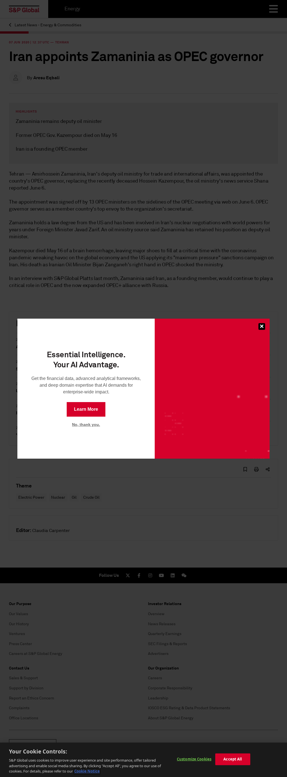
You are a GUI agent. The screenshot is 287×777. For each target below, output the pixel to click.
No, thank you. (86, 424)
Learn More (86, 409)
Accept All (232, 759)
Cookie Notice (87, 771)
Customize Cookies (194, 759)
